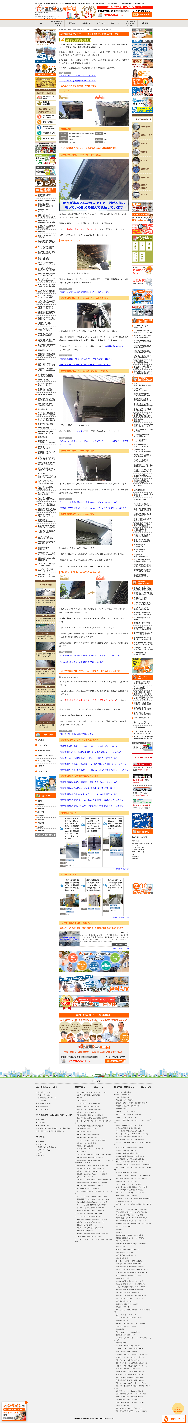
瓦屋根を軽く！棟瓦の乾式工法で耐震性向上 (129, 1264)
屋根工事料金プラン (83, 1101)
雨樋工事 (144, 152)
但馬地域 (41, 823)
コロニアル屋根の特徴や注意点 (140, 440)
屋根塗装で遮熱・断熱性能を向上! (142, 555)
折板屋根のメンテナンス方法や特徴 (126, 1181)
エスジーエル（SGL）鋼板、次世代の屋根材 (129, 1348)
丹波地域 (41, 827)
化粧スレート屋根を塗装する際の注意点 (141, 460)
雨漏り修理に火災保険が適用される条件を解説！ (142, 565)
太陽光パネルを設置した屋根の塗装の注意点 (142, 455)
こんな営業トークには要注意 (142, 618)
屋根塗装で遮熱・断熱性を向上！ (126, 1255)
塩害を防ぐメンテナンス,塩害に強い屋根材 (46, 452)
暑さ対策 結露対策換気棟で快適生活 (45, 384)
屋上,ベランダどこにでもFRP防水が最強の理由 (46, 280)
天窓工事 (144, 195)
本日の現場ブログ (43, 1125)
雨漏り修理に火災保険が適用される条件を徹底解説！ (132, 1411)
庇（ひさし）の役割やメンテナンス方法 (46, 531)
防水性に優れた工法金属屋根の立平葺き (45, 334)
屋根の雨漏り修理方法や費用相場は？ (46, 520)
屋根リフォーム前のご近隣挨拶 (86, 1112)
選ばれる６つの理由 (44, 1095)
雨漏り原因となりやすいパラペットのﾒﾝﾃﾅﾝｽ (46, 274)
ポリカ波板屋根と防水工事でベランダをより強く (143, 698)
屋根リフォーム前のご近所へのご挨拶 (141, 598)
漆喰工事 (144, 144)
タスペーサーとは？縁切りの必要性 (45, 258)
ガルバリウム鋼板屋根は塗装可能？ (142, 341)
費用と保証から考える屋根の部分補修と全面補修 (92, 1182)
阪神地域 (41, 805)
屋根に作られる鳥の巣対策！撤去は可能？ (90, 1228)
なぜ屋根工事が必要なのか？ (142, 384)
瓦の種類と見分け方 (45, 409)
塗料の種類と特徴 (142, 757)
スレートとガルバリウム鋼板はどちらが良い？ (142, 326)
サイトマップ (42, 771)
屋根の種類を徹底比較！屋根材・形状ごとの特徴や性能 (133, 1164)
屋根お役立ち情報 (140, 499)
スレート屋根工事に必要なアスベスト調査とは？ (46, 564)
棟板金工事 (145, 178)
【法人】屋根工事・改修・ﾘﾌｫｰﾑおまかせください (143, 732)
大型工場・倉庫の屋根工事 (85, 1146)
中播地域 (41, 816)
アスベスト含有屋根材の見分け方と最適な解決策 (46, 419)
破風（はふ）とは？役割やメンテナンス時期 (46, 575)
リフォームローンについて (85, 1177)
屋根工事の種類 (142, 119)
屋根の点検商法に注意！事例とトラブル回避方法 (142, 628)
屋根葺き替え (145, 127)
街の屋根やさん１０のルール (47, 1098)
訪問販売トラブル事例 (142, 623)
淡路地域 (41, 830)
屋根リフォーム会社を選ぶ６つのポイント (143, 495)
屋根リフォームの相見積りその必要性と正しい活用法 (143, 593)
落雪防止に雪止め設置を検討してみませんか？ (91, 1210)
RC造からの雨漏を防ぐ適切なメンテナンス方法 (130, 1287)
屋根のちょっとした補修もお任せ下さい (89, 1109)
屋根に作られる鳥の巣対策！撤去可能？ (142, 713)
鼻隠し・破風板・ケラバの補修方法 (46, 236)
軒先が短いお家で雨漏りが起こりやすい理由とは (46, 414)
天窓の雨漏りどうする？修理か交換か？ (46, 542)
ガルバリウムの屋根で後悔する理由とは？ (45, 488)
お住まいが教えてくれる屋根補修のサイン (142, 410)
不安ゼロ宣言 (42, 1101)
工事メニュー (116, 23)
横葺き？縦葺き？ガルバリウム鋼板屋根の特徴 (143, 362)
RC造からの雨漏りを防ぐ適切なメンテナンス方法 (47, 526)
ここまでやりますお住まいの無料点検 (130, 23)
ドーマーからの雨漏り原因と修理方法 (45, 537)
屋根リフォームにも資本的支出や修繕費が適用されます (94, 1180)
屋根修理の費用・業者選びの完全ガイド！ (46, 205)
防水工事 (144, 161)
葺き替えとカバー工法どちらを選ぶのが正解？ (142, 415)
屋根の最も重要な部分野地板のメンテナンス (45, 432)
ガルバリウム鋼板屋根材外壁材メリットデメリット (143, 367)
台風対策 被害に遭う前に (84, 1131)
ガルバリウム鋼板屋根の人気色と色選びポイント (131, 1156)
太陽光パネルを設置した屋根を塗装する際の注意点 (92, 1233)
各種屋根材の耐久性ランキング (125, 1335)
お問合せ (41, 766)
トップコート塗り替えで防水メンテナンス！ (46, 570)
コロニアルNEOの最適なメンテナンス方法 (142, 476)
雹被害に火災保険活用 (122, 1405)
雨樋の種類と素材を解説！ (85, 1231)
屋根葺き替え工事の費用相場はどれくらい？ (142, 399)
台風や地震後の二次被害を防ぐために (142, 520)
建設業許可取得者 (44, 750)
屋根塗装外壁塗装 (144, 186)
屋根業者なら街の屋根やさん (47, 1147)
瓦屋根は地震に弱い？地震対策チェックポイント (143, 530)
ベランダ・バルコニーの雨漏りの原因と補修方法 (46, 291)
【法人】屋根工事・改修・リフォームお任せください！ (94, 1154)
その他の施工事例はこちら (121, 869)
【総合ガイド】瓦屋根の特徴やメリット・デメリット (132, 1162)
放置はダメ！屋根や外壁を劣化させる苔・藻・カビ (131, 1366)
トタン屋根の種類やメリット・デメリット (142, 445)
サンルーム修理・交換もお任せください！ (142, 688)
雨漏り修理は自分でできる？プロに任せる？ (46, 216)
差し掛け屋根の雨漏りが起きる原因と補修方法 (46, 375)
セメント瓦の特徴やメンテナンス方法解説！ (46, 296)
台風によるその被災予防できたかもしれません (143, 504)
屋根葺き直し (145, 169)
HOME (61, 29)
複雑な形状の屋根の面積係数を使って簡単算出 (46, 355)
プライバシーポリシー (45, 761)
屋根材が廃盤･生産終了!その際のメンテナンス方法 (131, 1218)
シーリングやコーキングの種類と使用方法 (46, 329)
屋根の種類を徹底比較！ (138, 420)
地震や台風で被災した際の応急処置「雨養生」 (46, 340)
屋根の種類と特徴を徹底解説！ (45, 195)
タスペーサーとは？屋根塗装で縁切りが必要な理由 (131, 1209)
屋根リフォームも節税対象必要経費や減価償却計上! (143, 737)
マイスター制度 (43, 1109)
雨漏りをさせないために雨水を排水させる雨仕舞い (131, 1383)
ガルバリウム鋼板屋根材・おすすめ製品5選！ (130, 1136)
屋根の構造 (42, 231)
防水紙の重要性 (43, 428)
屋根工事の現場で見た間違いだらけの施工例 (142, 540)
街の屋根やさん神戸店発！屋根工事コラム (51, 1131)
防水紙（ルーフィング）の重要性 (126, 1326)
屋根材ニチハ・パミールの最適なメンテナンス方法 (143, 465)
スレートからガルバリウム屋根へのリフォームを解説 (143, 331)
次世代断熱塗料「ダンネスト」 (139, 550)
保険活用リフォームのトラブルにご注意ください (143, 648)
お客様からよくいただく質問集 (125, 1111)
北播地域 (41, 812)
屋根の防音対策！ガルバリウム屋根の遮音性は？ (143, 372)
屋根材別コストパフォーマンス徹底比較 (46, 441)
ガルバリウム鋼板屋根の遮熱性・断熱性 (142, 346)
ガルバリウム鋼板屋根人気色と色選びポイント (142, 351)
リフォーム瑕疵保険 (44, 1103)
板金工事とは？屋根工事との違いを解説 (46, 221)
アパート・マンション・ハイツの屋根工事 (90, 1149)
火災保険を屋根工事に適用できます (88, 1137)
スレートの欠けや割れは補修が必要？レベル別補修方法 (133, 1175)
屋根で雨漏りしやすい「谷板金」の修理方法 (45, 404)
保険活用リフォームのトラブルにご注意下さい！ (131, 1357)
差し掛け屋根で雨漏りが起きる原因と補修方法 (130, 1380)
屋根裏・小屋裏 (43, 380)
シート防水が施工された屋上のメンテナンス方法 (46, 269)
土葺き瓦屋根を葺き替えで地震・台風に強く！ (46, 307)
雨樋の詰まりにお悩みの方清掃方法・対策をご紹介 (143, 703)
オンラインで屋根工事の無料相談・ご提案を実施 (142, 588)
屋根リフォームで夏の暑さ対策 (86, 1143)
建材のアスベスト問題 (45, 424)
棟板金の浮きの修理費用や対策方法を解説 (46, 227)
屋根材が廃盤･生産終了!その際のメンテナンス (46, 463)
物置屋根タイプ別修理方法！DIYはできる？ (142, 682)
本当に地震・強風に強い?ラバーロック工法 (47, 345)
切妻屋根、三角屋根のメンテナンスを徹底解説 (46, 369)
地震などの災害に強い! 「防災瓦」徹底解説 (142, 535)
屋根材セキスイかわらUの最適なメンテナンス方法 (143, 471)
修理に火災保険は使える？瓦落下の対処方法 (143, 514)
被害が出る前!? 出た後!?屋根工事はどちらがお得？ (143, 613)
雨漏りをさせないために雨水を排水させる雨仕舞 (46, 399)
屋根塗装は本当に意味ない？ (44, 210)
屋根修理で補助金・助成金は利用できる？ (142, 575)
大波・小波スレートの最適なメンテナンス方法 (46, 318)
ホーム (42, 23)
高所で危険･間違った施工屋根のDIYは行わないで (47, 509)
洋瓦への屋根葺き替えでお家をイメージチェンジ (46, 469)
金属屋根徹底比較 (121, 1343)
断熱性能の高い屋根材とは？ (43, 548)
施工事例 (72, 23)
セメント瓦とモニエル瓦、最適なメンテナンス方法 (131, 1187)
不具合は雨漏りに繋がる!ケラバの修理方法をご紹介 (131, 1212)
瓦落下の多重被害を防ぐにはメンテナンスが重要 (142, 509)
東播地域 (41, 808)
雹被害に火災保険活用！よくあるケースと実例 (142, 570)
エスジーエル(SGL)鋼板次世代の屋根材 (46, 493)
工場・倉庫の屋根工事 (142, 718)
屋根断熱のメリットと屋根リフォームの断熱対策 (46, 553)
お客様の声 (86, 23)
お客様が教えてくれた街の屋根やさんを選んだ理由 (54, 1128)
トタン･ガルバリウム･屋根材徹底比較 (45, 482)
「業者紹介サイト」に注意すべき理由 (142, 653)
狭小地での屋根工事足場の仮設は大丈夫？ (142, 481)
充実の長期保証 (43, 1106)
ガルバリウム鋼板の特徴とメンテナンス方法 (46, 499)
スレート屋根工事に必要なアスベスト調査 (129, 1275)
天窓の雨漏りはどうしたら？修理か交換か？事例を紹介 (133, 1198)
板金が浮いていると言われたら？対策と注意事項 (143, 633)
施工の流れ (101, 23)
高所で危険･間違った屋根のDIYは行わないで (129, 1289)
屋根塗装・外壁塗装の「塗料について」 (128, 1106)
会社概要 (144, 23)
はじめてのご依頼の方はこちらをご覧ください (91, 1092)
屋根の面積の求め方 (45, 350)
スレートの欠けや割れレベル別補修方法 (142, 435)
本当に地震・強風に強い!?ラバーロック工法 (129, 1374)
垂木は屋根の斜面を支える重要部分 (88, 1188)
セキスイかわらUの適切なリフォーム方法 (128, 1114)
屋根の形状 (42, 359)
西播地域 (41, 819)
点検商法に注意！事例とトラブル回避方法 (90, 1115)
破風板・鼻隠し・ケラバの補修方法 (126, 1195)
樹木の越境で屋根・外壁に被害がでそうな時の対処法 (143, 643)
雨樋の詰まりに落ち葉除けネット (87, 1225)
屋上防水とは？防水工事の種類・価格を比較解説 (46, 285)
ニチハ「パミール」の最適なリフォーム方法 (129, 1117)
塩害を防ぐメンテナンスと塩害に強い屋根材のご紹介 (132, 1363)
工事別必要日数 (139, 490)
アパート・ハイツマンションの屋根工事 (142, 723)
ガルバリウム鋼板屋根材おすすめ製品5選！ (142, 357)
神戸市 (40, 801)
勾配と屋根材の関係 (45, 394)
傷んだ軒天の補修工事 (122, 1307)
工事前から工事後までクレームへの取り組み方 (142, 603)
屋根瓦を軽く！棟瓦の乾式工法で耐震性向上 (142, 525)
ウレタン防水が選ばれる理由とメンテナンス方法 (46, 263)
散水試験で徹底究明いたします (86, 1129)
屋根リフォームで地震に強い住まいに (88, 1134)
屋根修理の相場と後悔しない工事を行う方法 (142, 394)
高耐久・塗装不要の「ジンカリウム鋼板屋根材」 (131, 1284)
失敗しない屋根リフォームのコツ (142, 389)
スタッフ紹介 (42, 745)
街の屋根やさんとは (44, 1092)
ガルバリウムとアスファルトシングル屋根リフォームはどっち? (47, 475)
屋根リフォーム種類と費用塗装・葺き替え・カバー (143, 425)
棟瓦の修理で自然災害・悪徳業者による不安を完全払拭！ (133, 1223)
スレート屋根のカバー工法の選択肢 (143, 430)
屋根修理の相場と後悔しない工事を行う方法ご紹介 (92, 1165)
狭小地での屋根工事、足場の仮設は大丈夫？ (129, 1128)
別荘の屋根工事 (139, 727)
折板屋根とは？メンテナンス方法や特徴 (142, 450)
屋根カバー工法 (146, 135)
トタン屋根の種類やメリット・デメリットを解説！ (131, 1178)
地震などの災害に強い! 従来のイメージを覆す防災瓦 (132, 1269)
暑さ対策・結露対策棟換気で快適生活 (127, 1249)
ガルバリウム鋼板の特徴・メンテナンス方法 (129, 1281)
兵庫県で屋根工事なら (45, 755)
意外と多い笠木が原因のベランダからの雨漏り (46, 247)
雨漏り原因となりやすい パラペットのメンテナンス (93, 1199)
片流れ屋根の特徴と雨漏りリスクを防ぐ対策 (46, 364)
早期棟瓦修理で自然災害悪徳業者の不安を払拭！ (46, 312)
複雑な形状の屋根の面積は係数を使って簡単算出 (131, 1244)
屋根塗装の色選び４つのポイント (140, 545)
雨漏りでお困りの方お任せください (88, 1106)
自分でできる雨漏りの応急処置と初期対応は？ (142, 560)
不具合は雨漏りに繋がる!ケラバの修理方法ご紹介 (46, 241)
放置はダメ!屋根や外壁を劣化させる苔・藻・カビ (46, 458)
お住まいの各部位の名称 (46, 200)
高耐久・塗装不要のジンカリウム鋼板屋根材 (46, 504)
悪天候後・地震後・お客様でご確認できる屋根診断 (131, 1103)
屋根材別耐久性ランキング (44, 447)
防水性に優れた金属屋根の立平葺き (126, 1351)
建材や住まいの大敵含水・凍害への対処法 (45, 390)
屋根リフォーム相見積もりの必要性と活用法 (90, 1171)
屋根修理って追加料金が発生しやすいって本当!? (142, 638)
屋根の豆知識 (42, 437)
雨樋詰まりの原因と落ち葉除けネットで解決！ (143, 708)
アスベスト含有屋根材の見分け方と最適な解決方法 (131, 1272)
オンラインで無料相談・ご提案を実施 (88, 1095)
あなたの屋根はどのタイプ (124, 1097)
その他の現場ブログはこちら (120, 948)
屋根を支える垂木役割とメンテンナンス (45, 515)
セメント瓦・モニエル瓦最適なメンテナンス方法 (46, 302)
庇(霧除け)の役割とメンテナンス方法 (44, 323)
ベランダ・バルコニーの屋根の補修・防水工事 (91, 1140)
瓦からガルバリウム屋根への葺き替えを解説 (142, 336)
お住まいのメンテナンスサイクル (126, 1315)
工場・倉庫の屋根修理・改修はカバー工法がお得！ (143, 693)
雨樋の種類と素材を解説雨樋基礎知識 (46, 559)
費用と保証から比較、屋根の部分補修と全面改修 (143, 404)
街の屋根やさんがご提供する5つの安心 (57, 23)
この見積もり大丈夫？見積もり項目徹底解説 (142, 608)
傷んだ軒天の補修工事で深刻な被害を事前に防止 (46, 252)
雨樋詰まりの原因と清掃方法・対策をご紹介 (90, 1222)
